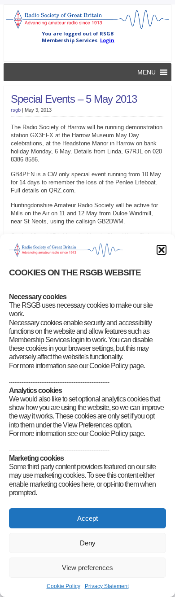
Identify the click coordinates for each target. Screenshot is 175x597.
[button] (161, 249)
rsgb (16, 110)
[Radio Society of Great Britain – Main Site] (87, 28)
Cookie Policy (63, 586)
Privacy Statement (107, 586)
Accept (87, 518)
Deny (88, 543)
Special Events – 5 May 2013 (74, 99)
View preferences (87, 567)
